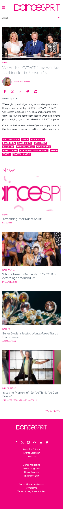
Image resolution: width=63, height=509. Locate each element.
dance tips (8, 147)
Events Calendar (31, 452)
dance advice (37, 139)
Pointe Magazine (31, 468)
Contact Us (31, 487)
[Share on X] (12, 90)
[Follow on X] (22, 442)
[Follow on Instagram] (28, 442)
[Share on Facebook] (4, 90)
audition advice (11, 139)
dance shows (24, 143)
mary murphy (43, 147)
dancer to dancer (25, 147)
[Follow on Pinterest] (46, 442)
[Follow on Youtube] (34, 442)
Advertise (31, 456)
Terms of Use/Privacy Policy (31, 491)
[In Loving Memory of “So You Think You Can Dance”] (31, 383)
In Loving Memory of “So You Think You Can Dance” (30, 394)
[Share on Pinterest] (27, 90)
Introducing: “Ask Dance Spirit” (22, 219)
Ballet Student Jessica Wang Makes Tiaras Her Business (30, 335)
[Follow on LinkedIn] (40, 442)
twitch (6, 154)
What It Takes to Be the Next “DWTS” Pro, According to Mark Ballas (29, 276)
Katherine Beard (22, 81)
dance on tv (9, 143)
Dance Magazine (31, 464)
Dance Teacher (31, 472)
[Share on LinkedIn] (20, 90)
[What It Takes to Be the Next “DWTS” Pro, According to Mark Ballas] (31, 265)
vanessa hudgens (21, 154)
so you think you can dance (34, 150)
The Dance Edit (31, 475)
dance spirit (40, 143)
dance (25, 139)
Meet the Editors (31, 449)
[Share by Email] (35, 90)
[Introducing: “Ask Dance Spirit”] (31, 209)
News (5, 62)
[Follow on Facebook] (16, 442)
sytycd (54, 150)
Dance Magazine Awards (31, 484)
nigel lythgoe (10, 150)
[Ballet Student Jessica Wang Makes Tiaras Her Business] (31, 324)
